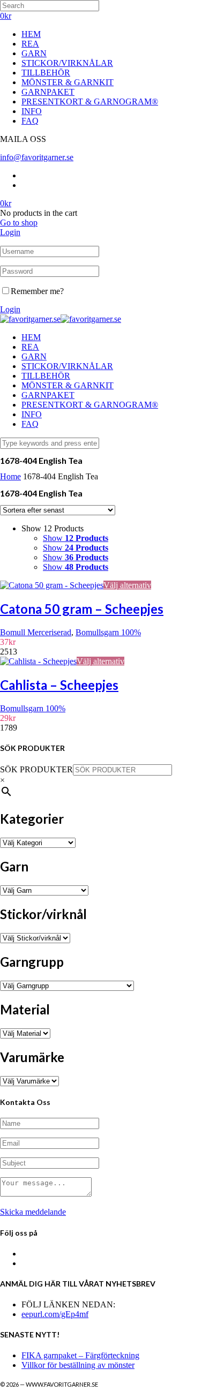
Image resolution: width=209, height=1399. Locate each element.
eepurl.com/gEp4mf (54, 1314)
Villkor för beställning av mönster (78, 1365)
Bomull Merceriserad (35, 632)
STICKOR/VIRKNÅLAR (67, 62)
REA (30, 43)
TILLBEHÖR (45, 72)
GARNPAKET (47, 91)
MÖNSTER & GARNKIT (67, 82)
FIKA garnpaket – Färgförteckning (80, 1355)
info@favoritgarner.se (36, 157)
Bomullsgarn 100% (108, 632)
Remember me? (37, 291)
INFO (31, 111)
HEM (31, 34)
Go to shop (19, 222)
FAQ (30, 120)
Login (10, 232)
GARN (34, 53)
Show (75, 538)
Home (10, 476)
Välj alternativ (127, 585)
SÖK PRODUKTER (36, 769)
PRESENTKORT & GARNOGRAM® (89, 101)
